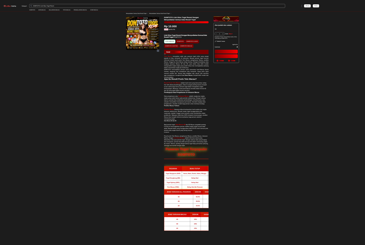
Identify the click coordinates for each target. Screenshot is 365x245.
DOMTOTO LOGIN (192, 41)
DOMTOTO (32, 10)
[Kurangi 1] (216, 34)
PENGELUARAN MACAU (80, 10)
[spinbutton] (219, 34)
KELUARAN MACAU (54, 10)
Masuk (307, 5)
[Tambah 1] (223, 34)
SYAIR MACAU (94, 10)
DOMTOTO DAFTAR (171, 46)
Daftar (316, 5)
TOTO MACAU (66, 10)
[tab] (168, 52)
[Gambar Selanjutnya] (158, 51)
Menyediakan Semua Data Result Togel (136, 13)
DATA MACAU (42, 10)
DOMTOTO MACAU (186, 46)
